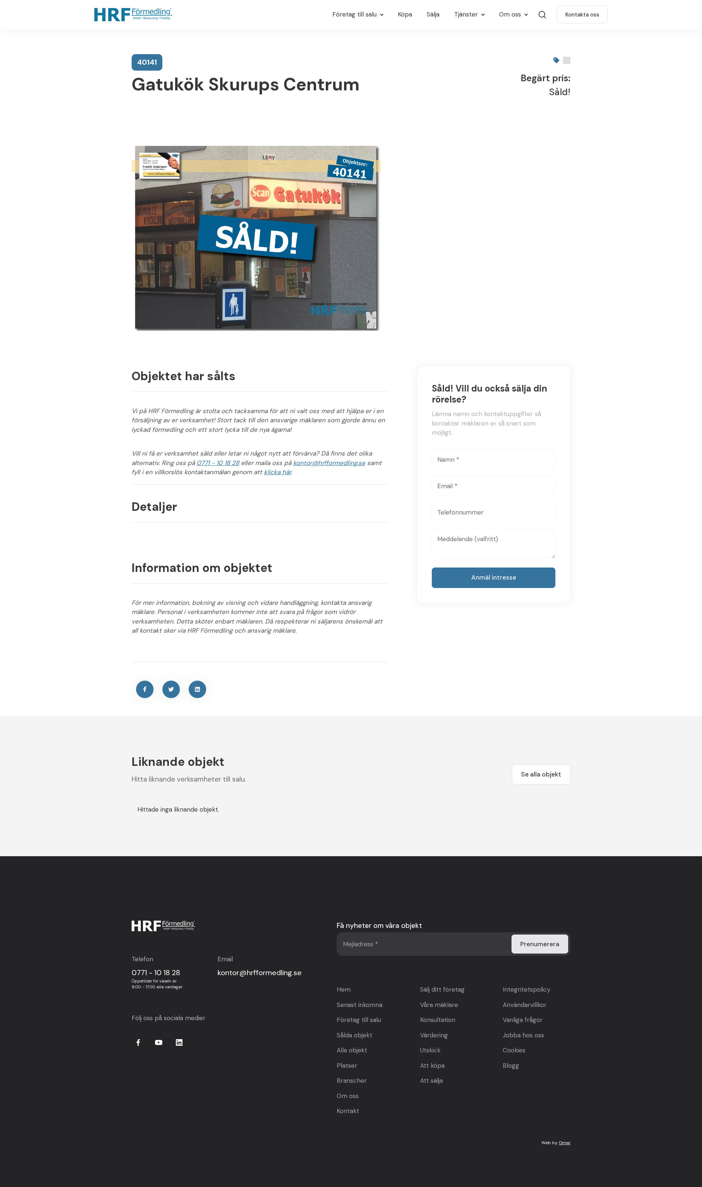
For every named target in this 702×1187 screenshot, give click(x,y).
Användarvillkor (525, 1005)
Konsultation (437, 1020)
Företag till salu (359, 1020)
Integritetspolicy (526, 989)
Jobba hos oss (523, 1035)
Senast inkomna (359, 1005)
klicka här (277, 472)
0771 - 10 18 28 (218, 463)
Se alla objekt (541, 774)
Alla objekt (352, 1050)
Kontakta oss (582, 14)
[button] (357, 15)
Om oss (348, 1096)
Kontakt (348, 1111)
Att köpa (432, 1065)
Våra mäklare (439, 1005)
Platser (347, 1065)
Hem (344, 989)
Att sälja (431, 1080)
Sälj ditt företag (442, 989)
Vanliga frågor (523, 1020)
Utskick (430, 1050)
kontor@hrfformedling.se (329, 463)
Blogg (511, 1065)
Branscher (352, 1080)
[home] (135, 14)
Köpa (405, 14)
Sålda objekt (354, 1035)
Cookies (514, 1050)
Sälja (433, 14)
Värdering (434, 1035)
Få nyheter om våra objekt (379, 925)
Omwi (564, 1143)
